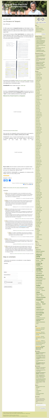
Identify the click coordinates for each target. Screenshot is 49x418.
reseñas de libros (40, 309)
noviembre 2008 (39, 207)
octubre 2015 (38, 103)
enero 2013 (38, 142)
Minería (42, 295)
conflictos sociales (39, 269)
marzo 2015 (38, 109)
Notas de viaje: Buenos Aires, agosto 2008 (40, 338)
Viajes (32, 15)
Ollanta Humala (40, 297)
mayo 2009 (38, 203)
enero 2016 (38, 102)
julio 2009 (37, 200)
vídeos (37, 323)
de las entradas (39, 28)
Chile (13, 187)
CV (9, 15)
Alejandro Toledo (39, 252)
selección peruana (39, 310)
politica (38, 304)
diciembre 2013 (38, 127)
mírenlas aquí (23, 85)
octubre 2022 (38, 72)
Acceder (37, 26)
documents (9, 130)
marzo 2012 (38, 155)
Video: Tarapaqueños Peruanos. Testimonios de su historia (40, 376)
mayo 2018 (38, 92)
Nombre (5, 272)
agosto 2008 (38, 211)
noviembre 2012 (39, 145)
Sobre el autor (5, 15)
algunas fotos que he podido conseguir (23, 80)
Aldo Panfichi (15, 130)
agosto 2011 (38, 166)
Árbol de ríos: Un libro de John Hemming (40, 48)
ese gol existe (39, 283)
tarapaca (18, 187)
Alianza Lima (39, 256)
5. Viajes (37, 236)
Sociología (39, 314)
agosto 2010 (38, 182)
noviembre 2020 (39, 77)
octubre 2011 (38, 163)
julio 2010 (37, 183)
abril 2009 (38, 204)
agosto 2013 (38, 133)
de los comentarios (40, 29)
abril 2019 (38, 83)
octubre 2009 (38, 195)
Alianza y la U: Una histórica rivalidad (40, 65)
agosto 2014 (38, 117)
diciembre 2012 (38, 143)
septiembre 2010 (39, 180)
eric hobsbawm (39, 282)
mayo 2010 (38, 186)
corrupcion (39, 273)
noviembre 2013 (39, 129)
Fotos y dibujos (41, 15)
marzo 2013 (38, 140)
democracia (40, 275)
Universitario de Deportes (40, 320)
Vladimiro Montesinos (40, 322)
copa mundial (39, 271)
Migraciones (39, 294)
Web (4, 277)
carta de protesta (9, 187)
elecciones (39, 277)
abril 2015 (38, 108)
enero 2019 (38, 87)
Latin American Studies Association (40, 394)
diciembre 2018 (38, 89)
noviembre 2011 (39, 161)
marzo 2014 (38, 123)
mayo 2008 (38, 216)
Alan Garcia (38, 249)
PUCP (43, 304)
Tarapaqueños (27, 15)
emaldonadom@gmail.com (23, 226)
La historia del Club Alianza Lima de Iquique (40, 38)
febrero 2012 (38, 157)
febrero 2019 (38, 86)
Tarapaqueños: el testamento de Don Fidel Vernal (40, 51)
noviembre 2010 (39, 177)
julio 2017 (37, 96)
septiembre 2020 (39, 78)
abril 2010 (38, 188)
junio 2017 (38, 98)
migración (37, 295)
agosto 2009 (38, 198)
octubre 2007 (38, 223)
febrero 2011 (38, 174)
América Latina (40, 258)
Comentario (6, 263)
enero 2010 (38, 191)
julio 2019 (37, 81)
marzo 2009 (38, 206)
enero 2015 (38, 111)
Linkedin (37, 392)
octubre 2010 (38, 179)
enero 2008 (38, 220)
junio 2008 (38, 214)
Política (18, 15)
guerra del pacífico (39, 288)
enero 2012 (38, 158)
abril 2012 (38, 154)
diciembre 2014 (38, 112)
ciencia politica (38, 261)
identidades (38, 290)
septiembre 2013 (39, 132)
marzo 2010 (38, 189)
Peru (15, 187)
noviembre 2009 (39, 194)
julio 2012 (37, 149)
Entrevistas (39, 280)
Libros (36, 15)
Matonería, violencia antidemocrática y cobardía (40, 333)
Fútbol (22, 15)
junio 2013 (38, 136)
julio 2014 (37, 118)
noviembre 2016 (39, 99)
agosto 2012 (38, 148)
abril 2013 (38, 139)
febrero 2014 (38, 124)
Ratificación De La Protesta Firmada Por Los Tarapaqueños (14, 95)
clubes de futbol (39, 264)
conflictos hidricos (39, 266)
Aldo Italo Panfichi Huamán (24, 183)
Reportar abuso (28, 413)
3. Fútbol (37, 233)
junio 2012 (38, 151)
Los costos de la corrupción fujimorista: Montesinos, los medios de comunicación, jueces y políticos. (41, 380)
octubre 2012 (38, 146)
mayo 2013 (38, 137)
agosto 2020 (38, 80)
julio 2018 (37, 90)
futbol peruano (40, 287)
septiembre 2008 (39, 210)
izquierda (43, 290)
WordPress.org (38, 31)
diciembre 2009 (38, 192)
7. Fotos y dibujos (39, 239)
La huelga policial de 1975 (40, 370)
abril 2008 (38, 217)
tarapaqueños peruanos (24, 187)
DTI (21, 412)
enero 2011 (38, 176)
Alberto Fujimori (40, 251)
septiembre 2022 (39, 74)
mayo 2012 (38, 152)
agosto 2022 (38, 75)
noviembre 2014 (39, 114)
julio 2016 (37, 100)
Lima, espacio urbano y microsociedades (40, 356)
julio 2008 (37, 213)
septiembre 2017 (39, 95)
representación (38, 305)
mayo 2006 (38, 226)
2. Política (37, 231)
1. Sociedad (38, 230)
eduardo (21, 198)
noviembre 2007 (39, 222)
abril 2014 (38, 121)
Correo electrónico (7, 274)
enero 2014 (38, 126)
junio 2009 (38, 201)
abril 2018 (38, 93)
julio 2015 (37, 105)
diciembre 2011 (38, 160)
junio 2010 (38, 185)
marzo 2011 (38, 173)
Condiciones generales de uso (21, 413)
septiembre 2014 (39, 115)
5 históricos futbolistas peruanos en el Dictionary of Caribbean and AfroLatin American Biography (40, 42)
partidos (37, 302)
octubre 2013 (38, 130)
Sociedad (13, 15)
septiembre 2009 (39, 197)
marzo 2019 (38, 84)
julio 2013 (37, 135)
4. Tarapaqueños (39, 234)
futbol (38, 285)
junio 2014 (38, 120)
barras (37, 260)
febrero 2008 (38, 219)
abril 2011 (38, 172)
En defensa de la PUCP (40, 278)
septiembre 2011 (39, 164)
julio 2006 (37, 225)
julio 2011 (37, 167)
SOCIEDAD (40, 313)
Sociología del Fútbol (39, 360)
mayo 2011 (38, 170)
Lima (38, 292)
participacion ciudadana (39, 299)
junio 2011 (38, 169)
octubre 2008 (38, 209)
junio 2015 (38, 106)
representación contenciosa (39, 307)
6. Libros (37, 237)
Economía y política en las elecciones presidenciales (40, 329)
